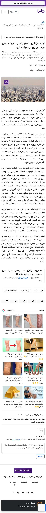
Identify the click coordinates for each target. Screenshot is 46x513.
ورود (12, 12)
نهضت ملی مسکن (10, 291)
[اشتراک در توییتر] (14, 301)
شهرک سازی (38, 291)
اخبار (43, 22)
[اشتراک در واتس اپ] (41, 301)
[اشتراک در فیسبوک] (23, 301)
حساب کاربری (16, 440)
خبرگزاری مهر (23, 278)
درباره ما (34, 482)
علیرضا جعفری (25, 291)
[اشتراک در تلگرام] (32, 301)
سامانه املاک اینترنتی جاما (23, 3)
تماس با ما (13, 483)
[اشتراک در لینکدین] (5, 301)
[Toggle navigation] (4, 11)
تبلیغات (24, 482)
